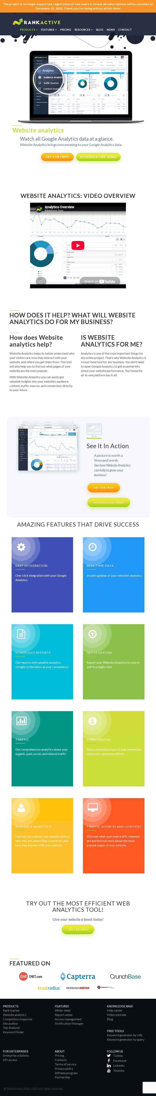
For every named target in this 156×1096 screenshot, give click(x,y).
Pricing (59, 1055)
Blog (110, 1019)
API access (10, 1060)
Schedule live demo (98, 157)
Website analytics (14, 1014)
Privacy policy (64, 1068)
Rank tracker (11, 1010)
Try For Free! (57, 157)
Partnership (62, 1077)
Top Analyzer (11, 1027)
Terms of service (65, 1064)
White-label (62, 1010)
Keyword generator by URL (125, 1035)
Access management (68, 1019)
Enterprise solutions (16, 1055)
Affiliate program (66, 1073)
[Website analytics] (36, 21)
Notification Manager (69, 1023)
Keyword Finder (13, 1032)
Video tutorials (116, 1014)
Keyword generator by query (125, 1039)
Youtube (118, 1070)
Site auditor (10, 1023)
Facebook (120, 1060)
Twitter (118, 1055)
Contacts (61, 1060)
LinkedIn (118, 1065)
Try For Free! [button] (78, 929)
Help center (114, 1010)
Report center (64, 1014)
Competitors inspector (18, 1019)
